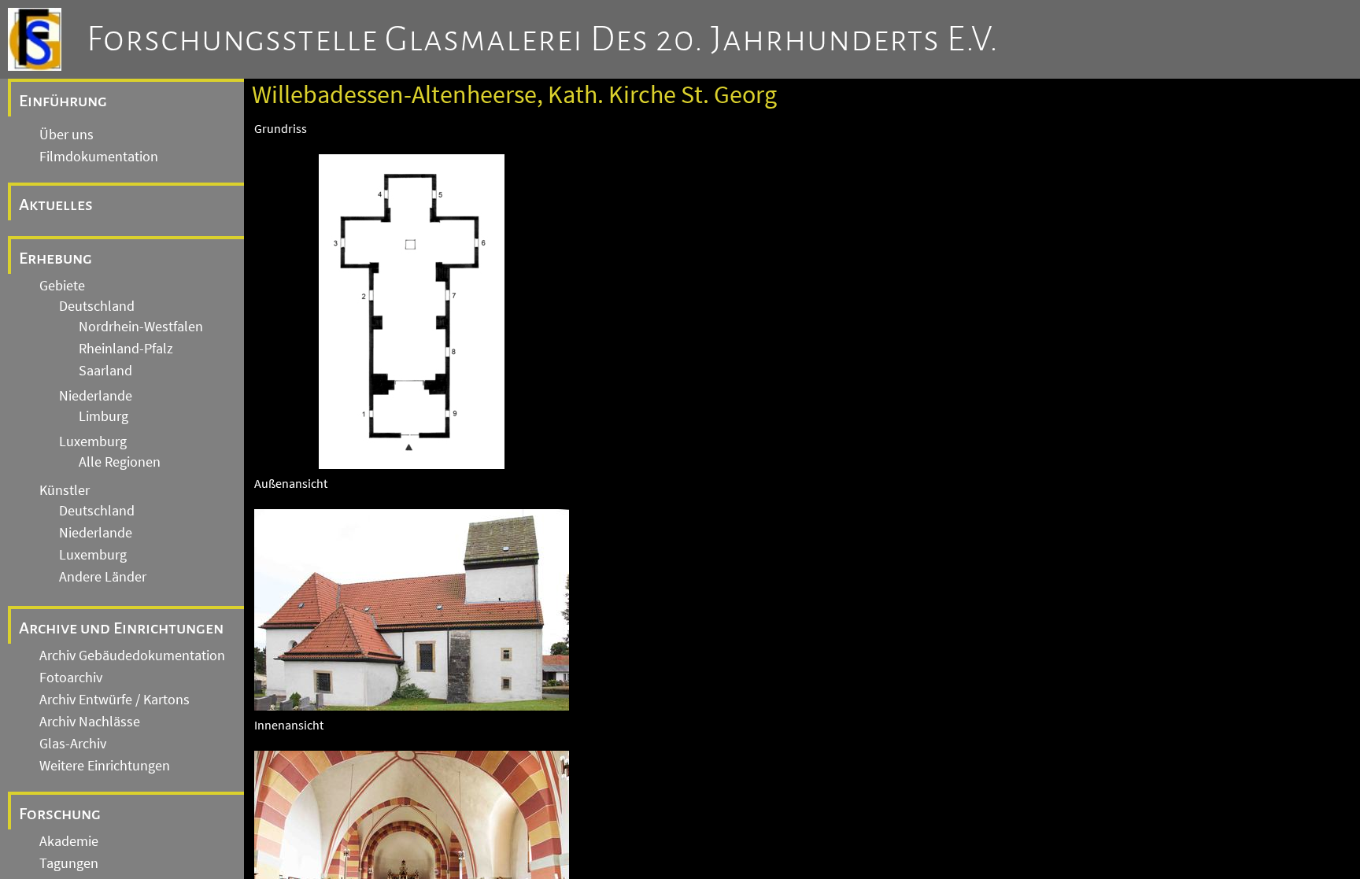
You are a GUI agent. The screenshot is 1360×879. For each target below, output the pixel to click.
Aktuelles (56, 204)
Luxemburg (93, 441)
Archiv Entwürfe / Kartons (114, 699)
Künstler (64, 490)
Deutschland (97, 306)
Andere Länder (102, 576)
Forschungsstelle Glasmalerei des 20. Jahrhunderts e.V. (543, 39)
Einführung (63, 100)
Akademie (68, 841)
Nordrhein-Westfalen (141, 326)
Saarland (105, 370)
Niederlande (95, 395)
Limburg (103, 416)
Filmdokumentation (98, 156)
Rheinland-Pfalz (126, 348)
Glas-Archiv (72, 743)
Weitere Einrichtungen (104, 765)
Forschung (60, 813)
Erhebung (55, 258)
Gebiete (62, 285)
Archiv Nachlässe (89, 721)
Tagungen (68, 863)
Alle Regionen (120, 462)
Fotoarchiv (70, 677)
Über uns (66, 134)
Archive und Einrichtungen (121, 628)
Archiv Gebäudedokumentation (132, 655)
